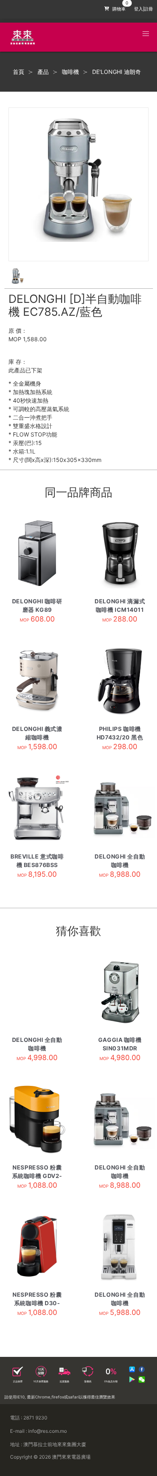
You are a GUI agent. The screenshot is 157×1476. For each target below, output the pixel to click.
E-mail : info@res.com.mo (38, 1431)
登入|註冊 (143, 9)
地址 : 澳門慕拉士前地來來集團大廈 (48, 1444)
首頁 (18, 72)
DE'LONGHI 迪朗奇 (116, 72)
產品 (43, 72)
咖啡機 (70, 72)
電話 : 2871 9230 (29, 1418)
